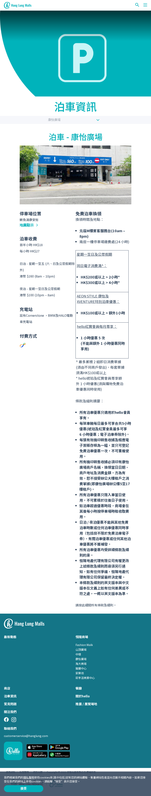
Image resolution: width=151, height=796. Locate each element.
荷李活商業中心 (85, 678)
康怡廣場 (54, 119)
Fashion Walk (84, 645)
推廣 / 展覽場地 (86, 703)
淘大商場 (81, 664)
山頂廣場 (81, 649)
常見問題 (10, 703)
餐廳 (79, 688)
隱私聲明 (28, 777)
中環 (78, 654)
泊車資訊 (10, 696)
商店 (7, 688)
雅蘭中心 (81, 668)
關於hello (83, 696)
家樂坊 (80, 673)
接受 (23, 788)
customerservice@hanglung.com (26, 736)
